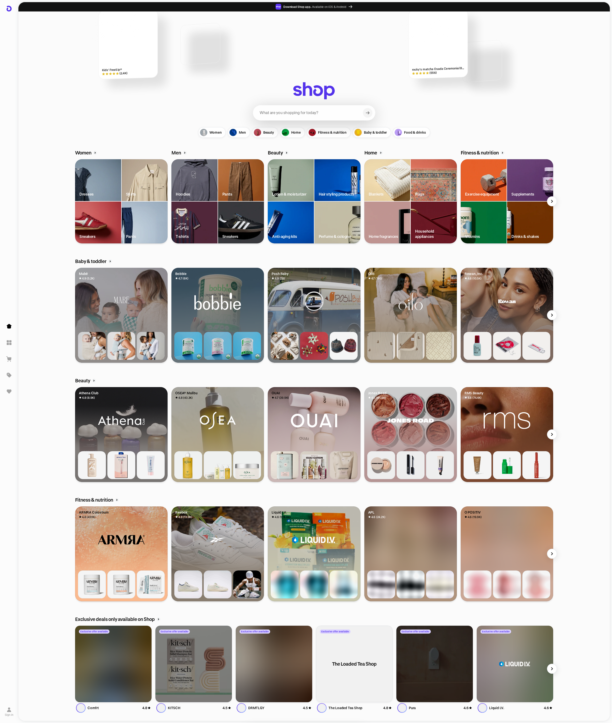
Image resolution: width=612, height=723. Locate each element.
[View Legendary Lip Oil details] (507, 465)
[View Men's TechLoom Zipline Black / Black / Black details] (411, 584)
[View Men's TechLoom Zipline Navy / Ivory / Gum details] (381, 584)
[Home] (9, 326)
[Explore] (9, 342)
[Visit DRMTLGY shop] (274, 664)
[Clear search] (367, 113)
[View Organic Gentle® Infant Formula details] (218, 346)
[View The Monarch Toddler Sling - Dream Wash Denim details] (151, 346)
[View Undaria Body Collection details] (218, 465)
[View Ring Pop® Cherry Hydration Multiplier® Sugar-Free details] (344, 584)
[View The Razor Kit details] (121, 465)
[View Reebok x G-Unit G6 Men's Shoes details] (247, 584)
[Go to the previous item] (76, 201)
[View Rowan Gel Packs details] (536, 346)
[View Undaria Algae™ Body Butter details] (247, 465)
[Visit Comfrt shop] (113, 664)
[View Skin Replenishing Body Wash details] (92, 465)
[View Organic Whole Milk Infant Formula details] (188, 346)
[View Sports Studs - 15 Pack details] (507, 346)
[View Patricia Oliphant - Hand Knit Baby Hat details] (344, 346)
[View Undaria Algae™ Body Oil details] (188, 465)
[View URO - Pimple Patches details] (507, 584)
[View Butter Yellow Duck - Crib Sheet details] (440, 346)
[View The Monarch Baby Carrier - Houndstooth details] (92, 346)
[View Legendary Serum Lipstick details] (536, 465)
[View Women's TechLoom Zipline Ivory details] (440, 584)
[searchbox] (314, 113)
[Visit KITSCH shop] (193, 664)
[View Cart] (9, 359)
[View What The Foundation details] (381, 465)
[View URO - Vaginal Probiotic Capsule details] (478, 584)
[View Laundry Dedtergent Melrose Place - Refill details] (344, 465)
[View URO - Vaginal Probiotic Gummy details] (536, 584)
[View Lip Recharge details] (440, 465)
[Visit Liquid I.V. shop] (515, 664)
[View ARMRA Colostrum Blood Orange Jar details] (121, 584)
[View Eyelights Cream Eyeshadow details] (478, 465)
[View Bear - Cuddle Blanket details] (411, 346)
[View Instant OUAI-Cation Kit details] (314, 465)
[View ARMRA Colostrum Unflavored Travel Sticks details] (151, 584)
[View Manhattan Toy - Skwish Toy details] (314, 346)
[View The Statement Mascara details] (411, 465)
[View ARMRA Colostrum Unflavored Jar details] (92, 584)
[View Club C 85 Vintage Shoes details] (188, 584)
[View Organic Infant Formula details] (247, 346)
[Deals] (9, 375)
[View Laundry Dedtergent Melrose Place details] (285, 465)
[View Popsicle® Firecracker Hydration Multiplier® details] (314, 584)
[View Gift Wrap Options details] (285, 346)
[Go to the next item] (552, 201)
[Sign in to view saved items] (9, 391)
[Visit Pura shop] (434, 664)
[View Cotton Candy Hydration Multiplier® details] (285, 584)
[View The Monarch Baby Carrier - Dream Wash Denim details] (121, 346)
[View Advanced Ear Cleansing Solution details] (478, 346)
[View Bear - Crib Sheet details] (381, 346)
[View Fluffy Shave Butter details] (151, 465)
